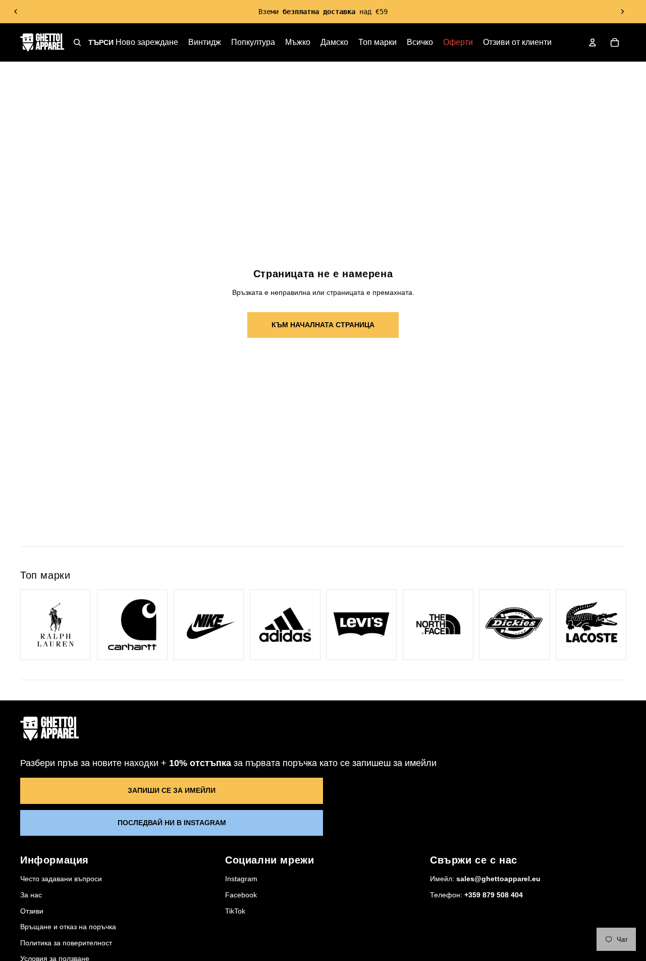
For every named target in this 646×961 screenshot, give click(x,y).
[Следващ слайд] (622, 12)
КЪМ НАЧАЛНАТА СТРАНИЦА (323, 325)
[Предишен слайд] (16, 12)
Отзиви (31, 911)
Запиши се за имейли (172, 790)
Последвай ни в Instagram (172, 823)
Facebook (241, 895)
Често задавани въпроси (61, 879)
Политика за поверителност (66, 943)
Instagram (241, 879)
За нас (31, 895)
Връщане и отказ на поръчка (68, 927)
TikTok (235, 911)
